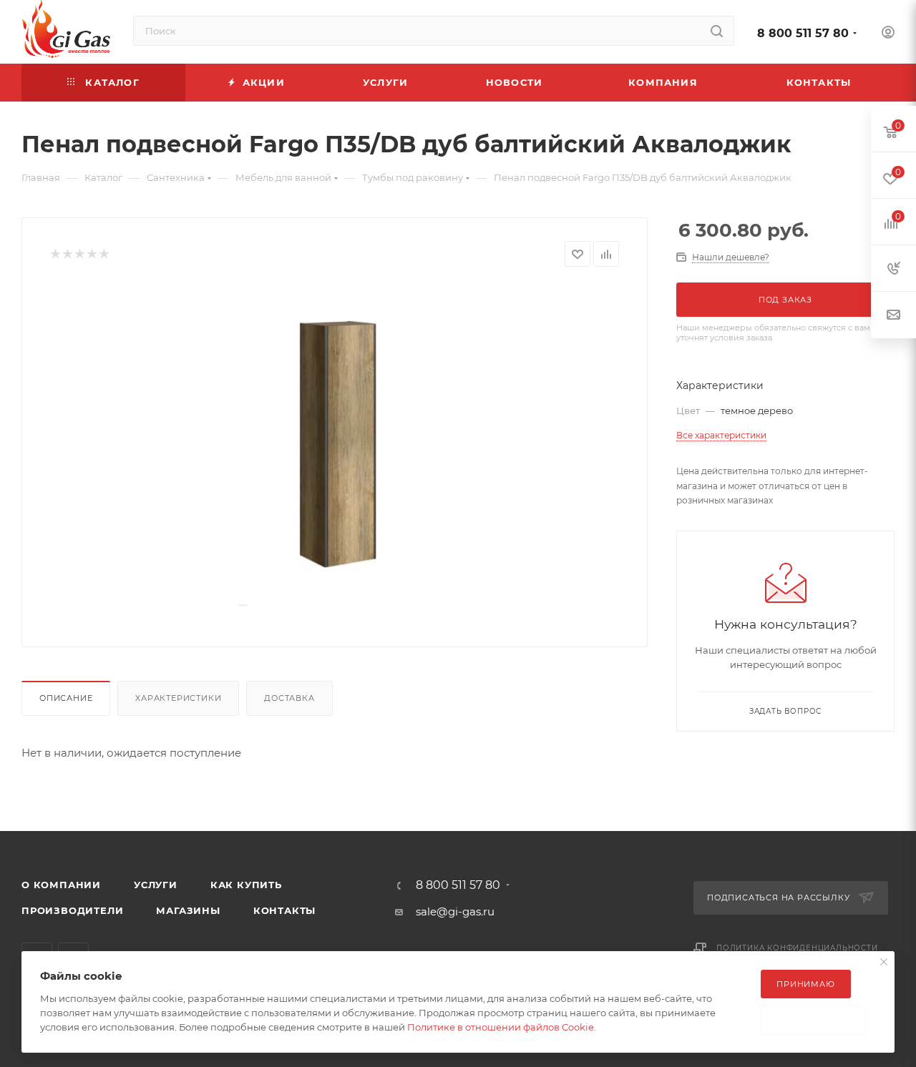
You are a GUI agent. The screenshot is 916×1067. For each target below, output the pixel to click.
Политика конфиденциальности (797, 948)
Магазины (188, 910)
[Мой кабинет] (888, 34)
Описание (65, 698)
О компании (61, 884)
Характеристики (178, 698)
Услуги (155, 884)
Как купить (246, 884)
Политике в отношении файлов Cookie (500, 1027)
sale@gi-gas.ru (455, 911)
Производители (72, 910)
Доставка (289, 698)
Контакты (284, 910)
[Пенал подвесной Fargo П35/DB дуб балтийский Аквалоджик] (335, 445)
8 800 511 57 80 (803, 33)
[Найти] (716, 31)
